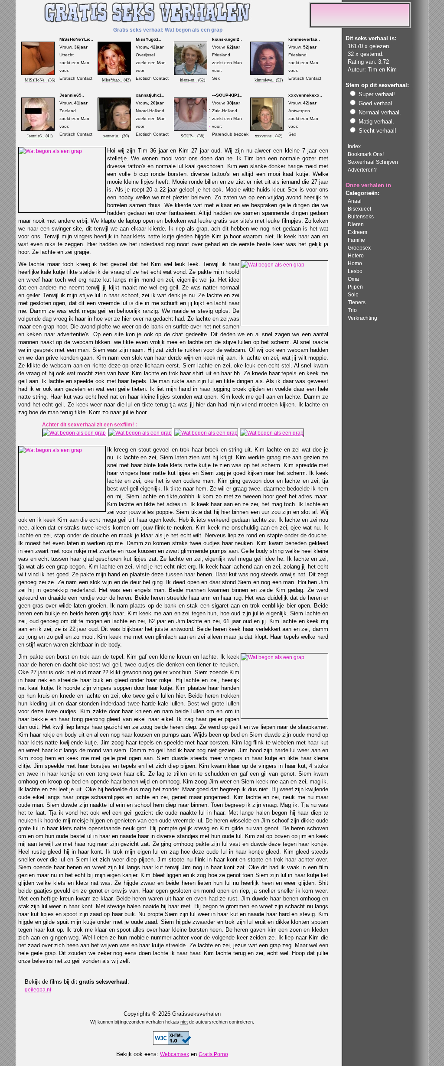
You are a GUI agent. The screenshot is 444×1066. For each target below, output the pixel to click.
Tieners (357, 302)
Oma (353, 279)
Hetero (356, 255)
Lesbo (355, 271)
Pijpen (355, 286)
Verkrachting (362, 318)
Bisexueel (359, 208)
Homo (355, 263)
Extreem (357, 232)
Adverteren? (362, 169)
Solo (353, 294)
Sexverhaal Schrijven (373, 162)
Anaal (355, 201)
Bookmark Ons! (366, 154)
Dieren (356, 224)
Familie (356, 240)
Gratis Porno (213, 1054)
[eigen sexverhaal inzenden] (360, 26)
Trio (352, 310)
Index (354, 146)
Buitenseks (361, 216)
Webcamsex (174, 1054)
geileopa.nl (38, 989)
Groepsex (359, 247)
